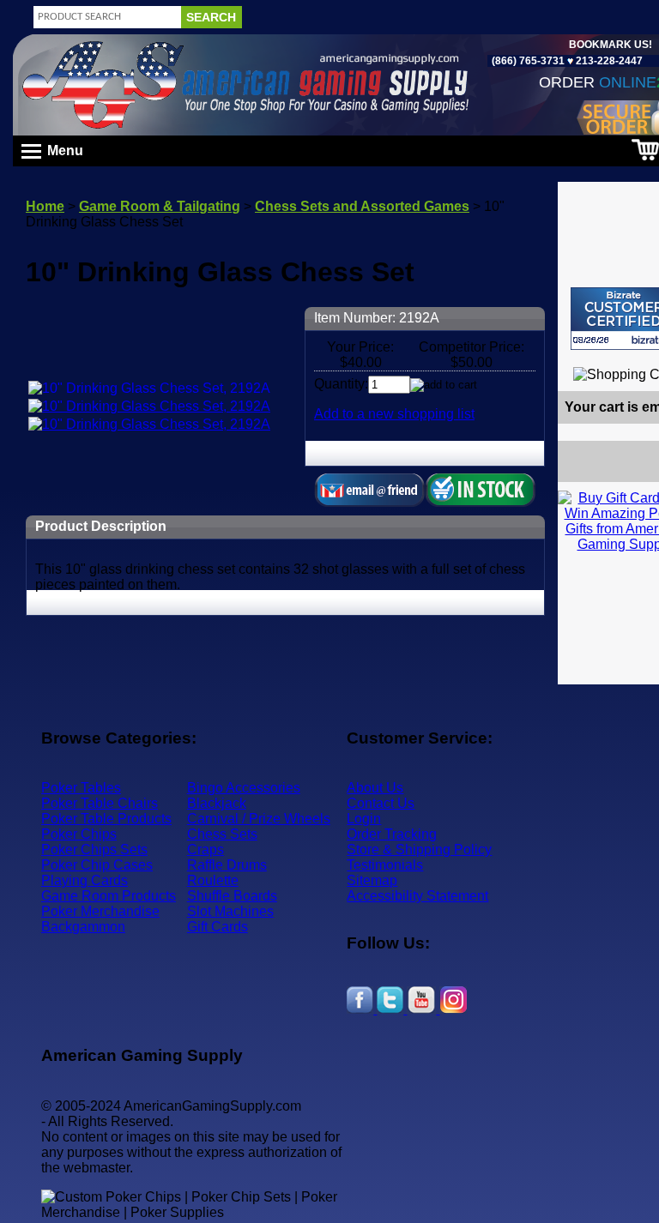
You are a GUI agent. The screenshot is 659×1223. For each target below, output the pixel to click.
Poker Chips (79, 834)
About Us (375, 787)
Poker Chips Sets (94, 849)
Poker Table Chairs (99, 803)
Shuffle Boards (232, 896)
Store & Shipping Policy (419, 849)
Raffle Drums (227, 865)
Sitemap (372, 880)
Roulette (213, 880)
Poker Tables (81, 787)
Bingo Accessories (243, 787)
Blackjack (216, 803)
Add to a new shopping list (394, 414)
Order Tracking (392, 834)
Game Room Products (108, 896)
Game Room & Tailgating (159, 206)
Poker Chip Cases (97, 865)
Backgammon (83, 926)
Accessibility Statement (417, 896)
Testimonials (385, 865)
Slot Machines (230, 911)
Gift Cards (217, 926)
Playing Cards (84, 880)
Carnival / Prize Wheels (258, 818)
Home (45, 206)
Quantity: (341, 384)
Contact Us (380, 803)
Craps (205, 849)
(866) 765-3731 (528, 61)
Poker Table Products (106, 818)
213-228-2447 (608, 61)
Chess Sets (222, 834)
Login (364, 818)
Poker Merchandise (100, 911)
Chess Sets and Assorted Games (362, 206)
